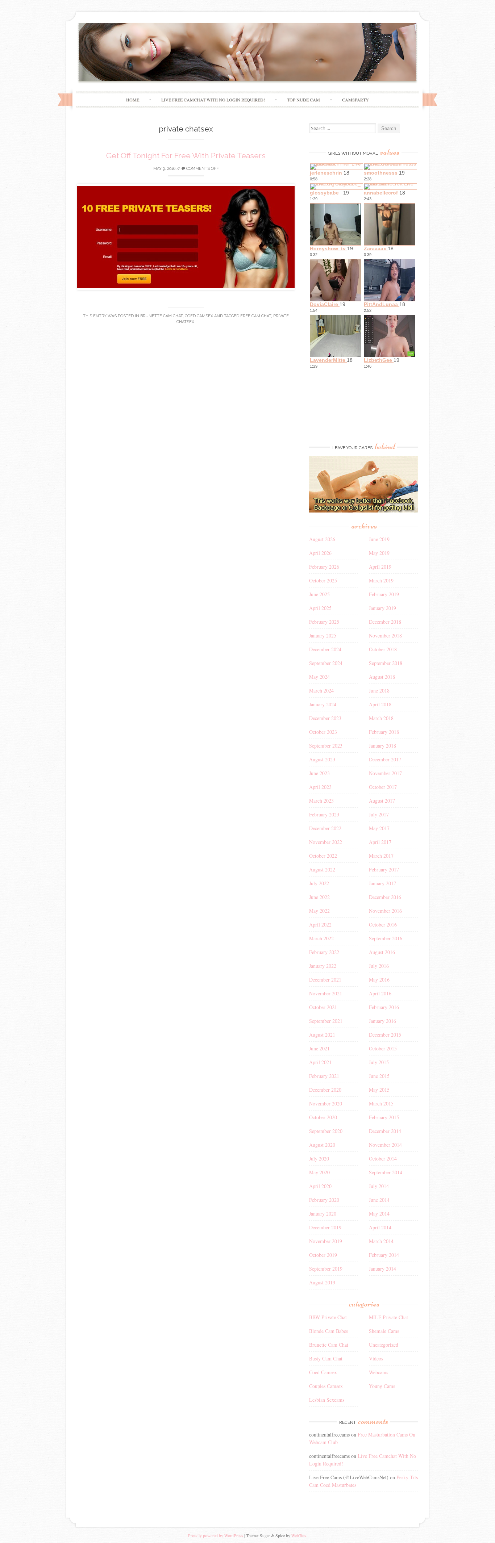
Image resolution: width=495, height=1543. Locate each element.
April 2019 (380, 566)
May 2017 (379, 828)
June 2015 (379, 1075)
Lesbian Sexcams (326, 1399)
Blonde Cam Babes (328, 1330)
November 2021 (325, 993)
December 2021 (325, 979)
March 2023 (321, 800)
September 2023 (325, 745)
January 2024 (322, 704)
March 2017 (381, 855)
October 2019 (323, 1254)
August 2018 (382, 676)
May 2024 (319, 676)
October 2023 (323, 731)
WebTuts (298, 1535)
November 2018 (385, 635)
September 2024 (325, 663)
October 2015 (383, 1048)
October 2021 (323, 1007)
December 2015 (385, 1034)
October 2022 (323, 855)
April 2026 (320, 552)
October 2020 (323, 1117)
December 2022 (325, 828)
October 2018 (383, 649)
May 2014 (379, 1213)
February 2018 (384, 731)
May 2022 (319, 910)
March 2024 (321, 690)
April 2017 (380, 842)
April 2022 (320, 924)
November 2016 (385, 910)
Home (132, 100)
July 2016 (379, 965)
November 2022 (325, 842)
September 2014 (385, 1172)
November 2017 (385, 773)
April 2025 (320, 608)
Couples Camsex (326, 1386)
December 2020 (325, 1089)
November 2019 (325, 1241)
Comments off (202, 168)
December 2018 (385, 621)
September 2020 (325, 1131)
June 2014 (379, 1199)
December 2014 (385, 1131)
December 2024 (325, 649)
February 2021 (324, 1075)
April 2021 (320, 1062)
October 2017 (383, 786)
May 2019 (379, 552)
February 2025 (324, 621)
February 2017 (384, 869)
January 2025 (322, 635)
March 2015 (381, 1103)
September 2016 (385, 938)
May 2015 (379, 1089)
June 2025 (319, 594)
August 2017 (382, 800)
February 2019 (384, 594)
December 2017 (385, 759)
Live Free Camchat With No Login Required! (213, 100)
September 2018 (385, 663)
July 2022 (319, 883)
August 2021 (322, 1034)
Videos (376, 1358)
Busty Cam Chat (325, 1358)
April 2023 (320, 786)
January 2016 (382, 1020)
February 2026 (324, 566)
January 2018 (382, 745)
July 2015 (379, 1062)
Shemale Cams (384, 1330)
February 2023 (324, 814)
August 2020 (322, 1144)
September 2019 (325, 1268)
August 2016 (382, 952)
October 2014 (383, 1158)
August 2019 (322, 1282)
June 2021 (319, 1048)
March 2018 (381, 718)
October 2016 (383, 924)
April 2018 (380, 704)
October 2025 (323, 580)
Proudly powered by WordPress (215, 1535)
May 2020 (319, 1172)
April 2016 (380, 993)
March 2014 (381, 1241)
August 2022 (322, 869)
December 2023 (325, 718)
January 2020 (322, 1213)
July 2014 (379, 1186)
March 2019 (381, 580)
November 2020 (325, 1103)
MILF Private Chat (388, 1317)
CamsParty (355, 100)
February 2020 (324, 1199)
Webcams (378, 1372)
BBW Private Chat (328, 1317)
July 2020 (319, 1158)
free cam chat (255, 316)
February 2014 (384, 1254)
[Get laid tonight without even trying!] (363, 510)
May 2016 (379, 979)
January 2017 (382, 883)
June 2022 (319, 897)
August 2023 (322, 759)
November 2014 (385, 1144)
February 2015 (384, 1117)
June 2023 (319, 773)
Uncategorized (383, 1344)
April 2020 (320, 1186)
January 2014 (382, 1268)
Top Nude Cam (303, 100)
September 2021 (325, 1020)
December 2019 (325, 1227)
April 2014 (380, 1227)
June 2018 (379, 690)
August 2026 (322, 539)
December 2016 (385, 897)
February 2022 (324, 952)
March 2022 (321, 938)
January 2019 (382, 608)
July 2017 (379, 814)
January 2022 (322, 965)
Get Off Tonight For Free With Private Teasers (186, 155)
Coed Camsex (199, 316)
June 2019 (379, 539)
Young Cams (382, 1386)
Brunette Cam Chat (161, 316)
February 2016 (384, 1007)
